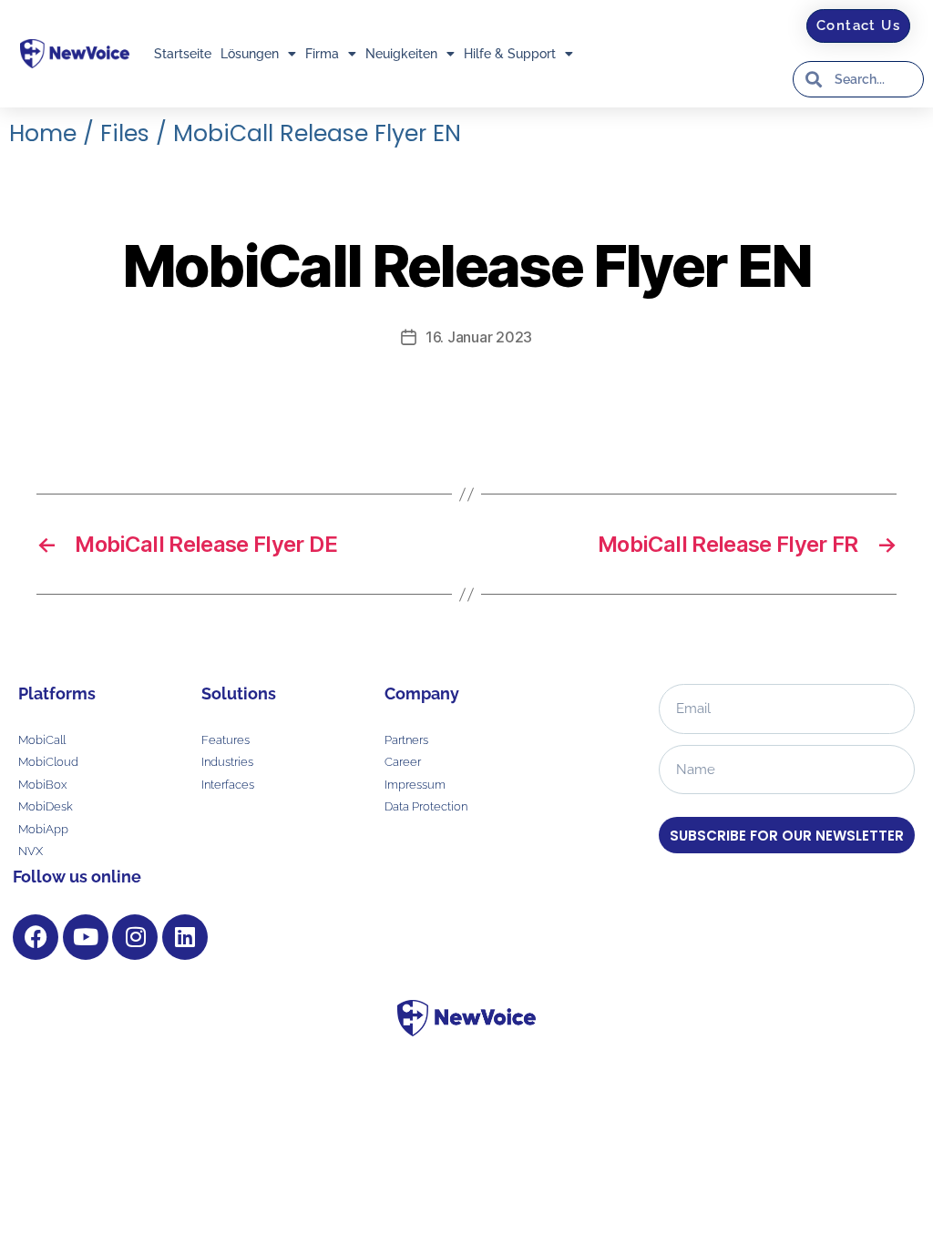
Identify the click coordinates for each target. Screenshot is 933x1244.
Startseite (182, 53)
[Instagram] (135, 937)
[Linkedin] (185, 937)
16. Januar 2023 (478, 337)
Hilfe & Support (510, 53)
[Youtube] (85, 937)
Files (124, 133)
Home (43, 133)
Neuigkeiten (401, 53)
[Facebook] (35, 937)
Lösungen (249, 53)
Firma (322, 53)
